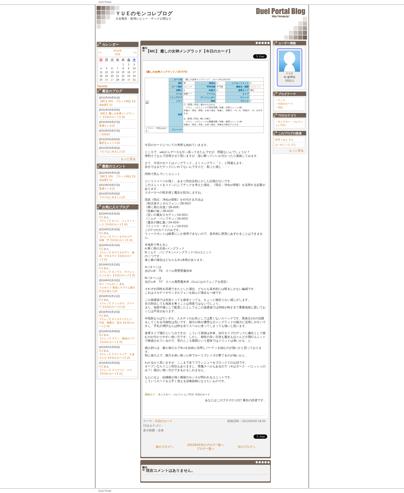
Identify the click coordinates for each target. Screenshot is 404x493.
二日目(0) (104, 134)
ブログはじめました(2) (112, 151)
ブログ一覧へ (205, 448)
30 (128, 79)
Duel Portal (104, 2)
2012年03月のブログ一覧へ (205, 444)
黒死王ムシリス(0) (109, 142)
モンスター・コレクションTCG (176, 394)
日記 (280, 107)
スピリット (255, 86)
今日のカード (285, 103)
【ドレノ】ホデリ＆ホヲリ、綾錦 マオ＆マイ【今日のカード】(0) (116, 256)
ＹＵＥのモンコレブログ (144, 13)
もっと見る (128, 159)
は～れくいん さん (285, 144)
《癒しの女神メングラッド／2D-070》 (167, 71)
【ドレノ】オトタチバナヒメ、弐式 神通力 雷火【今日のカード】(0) (116, 323)
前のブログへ (164, 446)
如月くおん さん (284, 139)
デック (281, 100)
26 (106, 79)
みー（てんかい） (109, 283)
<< (100, 52)
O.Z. (101, 217)
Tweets (102, 86)
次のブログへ (246, 446)
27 (112, 79)
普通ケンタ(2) (107, 125)
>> (135, 52)
